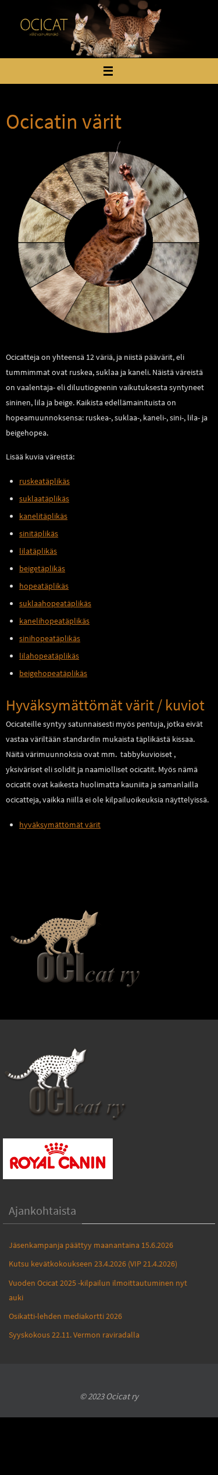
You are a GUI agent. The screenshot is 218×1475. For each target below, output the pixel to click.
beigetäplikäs (42, 568)
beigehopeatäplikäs (53, 673)
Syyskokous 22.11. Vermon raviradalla (74, 1334)
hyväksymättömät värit (60, 824)
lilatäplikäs (38, 551)
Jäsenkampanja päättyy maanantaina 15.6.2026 (91, 1245)
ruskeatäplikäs (44, 481)
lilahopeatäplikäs (49, 655)
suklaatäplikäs (44, 498)
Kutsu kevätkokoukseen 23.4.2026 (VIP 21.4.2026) (93, 1263)
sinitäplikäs (38, 533)
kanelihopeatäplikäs (54, 621)
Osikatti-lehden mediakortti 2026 (65, 1316)
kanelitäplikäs (43, 516)
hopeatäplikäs (44, 586)
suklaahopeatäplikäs (55, 603)
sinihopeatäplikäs (49, 638)
